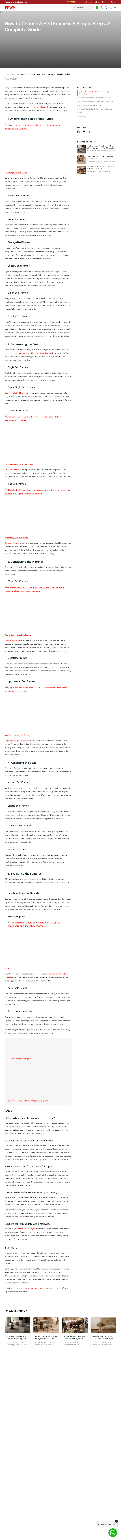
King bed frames (12, 543)
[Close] (116, 1521)
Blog (13, 74)
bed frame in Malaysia (36, 107)
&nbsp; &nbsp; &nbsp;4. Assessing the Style (94, 105)
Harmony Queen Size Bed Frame (19, 464)
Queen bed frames (13, 469)
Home (7, 74)
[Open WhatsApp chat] (112, 1532)
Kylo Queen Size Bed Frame (17, 735)
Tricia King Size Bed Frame (16, 537)
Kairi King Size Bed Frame (16, 172)
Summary (82, 117)
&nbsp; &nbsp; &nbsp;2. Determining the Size (95, 98)
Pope (7, 968)
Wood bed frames (13, 640)
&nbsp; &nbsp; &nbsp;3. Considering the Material (96, 101)
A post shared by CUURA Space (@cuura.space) (28, 1101)
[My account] (101, 7)
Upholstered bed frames (16, 740)
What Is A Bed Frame (34, 1288)
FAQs (81, 113)
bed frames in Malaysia (25, 1228)
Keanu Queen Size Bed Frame (18, 635)
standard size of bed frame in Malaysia (34, 353)
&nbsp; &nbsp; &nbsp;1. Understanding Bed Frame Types (95, 93)
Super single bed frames (16, 393)
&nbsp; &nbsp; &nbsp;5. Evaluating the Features (95, 109)
